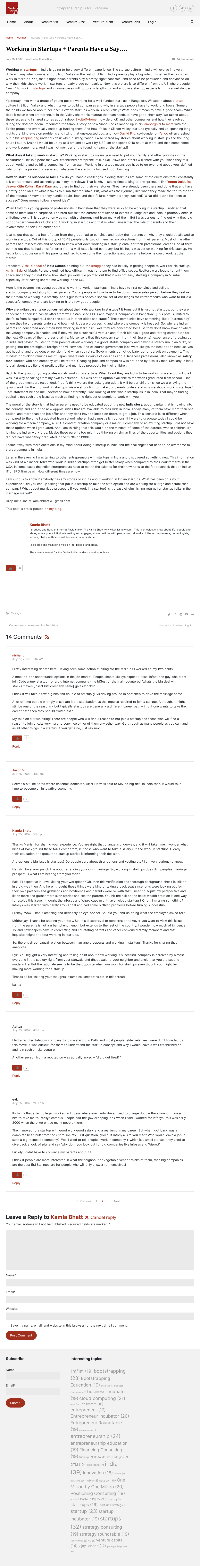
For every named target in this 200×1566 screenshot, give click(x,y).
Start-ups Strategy (113, 1505)
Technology (79, 1540)
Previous (85, 1201)
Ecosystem (91, 1404)
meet (169, 124)
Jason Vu (19, 770)
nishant (18, 655)
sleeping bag (29, 138)
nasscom (107, 1480)
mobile (91, 1480)
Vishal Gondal (31, 266)
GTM (78, 1465)
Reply (16, 746)
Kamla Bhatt (46, 59)
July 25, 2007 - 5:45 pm (28, 834)
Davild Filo (127, 133)
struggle (97, 266)
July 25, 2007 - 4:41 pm (28, 1030)
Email (10, 1292)
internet (119, 1473)
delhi (75, 1404)
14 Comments (185, 59)
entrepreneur (88, 1409)
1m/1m (82, 1371)
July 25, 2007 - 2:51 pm (28, 1103)
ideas (98, 1464)
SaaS (102, 1499)
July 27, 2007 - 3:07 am (27, 659)
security (115, 1499)
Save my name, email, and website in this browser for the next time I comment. (69, 1325)
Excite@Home (86, 119)
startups (39, 88)
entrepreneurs (87, 1430)
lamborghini (152, 124)
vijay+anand (92, 1546)
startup (178, 101)
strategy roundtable (104, 1534)
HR (89, 1465)
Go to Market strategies (111, 1457)
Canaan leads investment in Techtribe (33, 625)
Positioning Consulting (98, 1493)
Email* (10, 1385)
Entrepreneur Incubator (100, 1416)
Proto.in (88, 1499)
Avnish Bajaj (14, 270)
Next (117, 1201)
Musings (22, 37)
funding (86, 1457)
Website (12, 1309)
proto (75, 1499)
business (107, 1386)
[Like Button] (11, 568)
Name (11, 1275)
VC (91, 1540)
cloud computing (102, 1398)
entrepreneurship (96, 1436)
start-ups (84, 1504)
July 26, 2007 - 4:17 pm (28, 773)
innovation (98, 1472)
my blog (55, 509)
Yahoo (163, 133)
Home (9, 37)
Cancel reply (103, 1217)
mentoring (77, 1481)
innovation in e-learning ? (175, 625)
